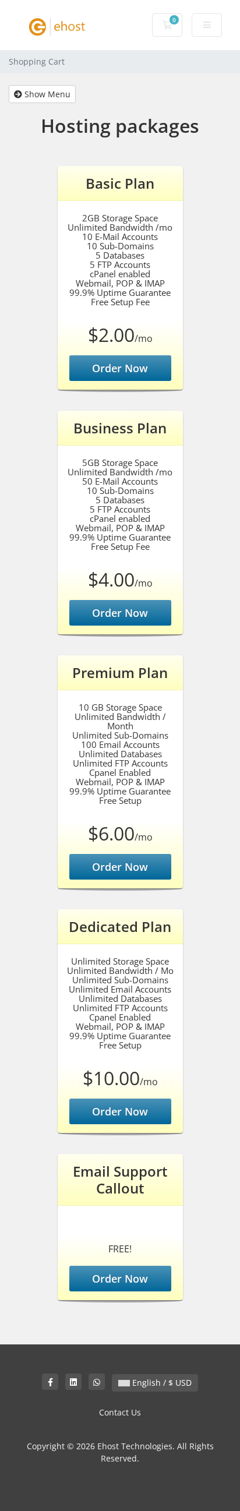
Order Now (120, 368)
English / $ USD (161, 1382)
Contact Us (120, 1412)
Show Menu (46, 94)
